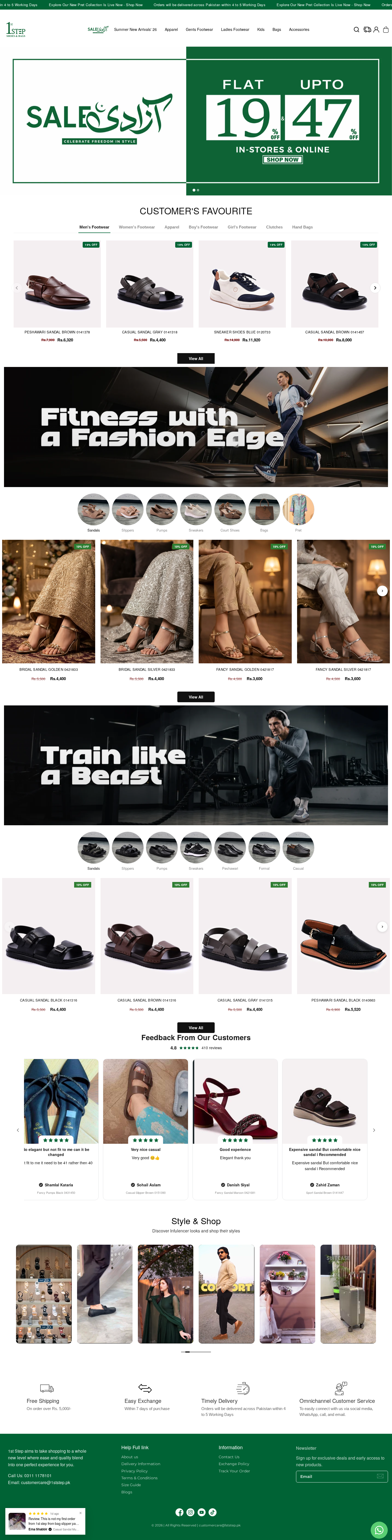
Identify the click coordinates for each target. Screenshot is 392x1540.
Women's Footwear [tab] (137, 227)
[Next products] (382, 591)
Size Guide (131, 1484)
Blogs (126, 1492)
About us (129, 1457)
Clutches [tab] (274, 227)
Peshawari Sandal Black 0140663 (343, 1000)
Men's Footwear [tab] (94, 227)
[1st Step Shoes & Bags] (196, 121)
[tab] (194, 190)
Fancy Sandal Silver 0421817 (343, 669)
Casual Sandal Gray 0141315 (245, 1000)
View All (196, 358)
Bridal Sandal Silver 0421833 (147, 669)
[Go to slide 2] (187, 1352)
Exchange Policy (234, 1463)
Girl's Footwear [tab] (242, 227)
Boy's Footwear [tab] (203, 227)
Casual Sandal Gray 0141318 (149, 331)
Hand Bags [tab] (302, 227)
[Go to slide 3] (192, 1352)
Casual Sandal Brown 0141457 (334, 331)
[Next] (375, 288)
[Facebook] (179, 1512)
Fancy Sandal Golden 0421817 (245, 669)
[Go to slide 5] (200, 1352)
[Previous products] (9, 591)
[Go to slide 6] (204, 1352)
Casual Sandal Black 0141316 (48, 1000)
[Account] (376, 29)
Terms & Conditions (139, 1478)
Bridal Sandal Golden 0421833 (48, 669)
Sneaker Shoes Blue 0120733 (242, 331)
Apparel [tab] (172, 227)
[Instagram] (190, 1512)
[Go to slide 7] (209, 1352)
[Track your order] (367, 30)
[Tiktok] (213, 1512)
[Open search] (356, 29)
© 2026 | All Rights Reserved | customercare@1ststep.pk (196, 1525)
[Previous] (16, 288)
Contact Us (229, 1457)
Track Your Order (234, 1471)
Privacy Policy (134, 1471)
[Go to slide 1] (183, 1352)
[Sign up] (380, 1476)
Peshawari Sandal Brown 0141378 (57, 331)
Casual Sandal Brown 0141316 (147, 1000)
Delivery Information (140, 1463)
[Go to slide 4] (196, 1352)
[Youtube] (202, 1512)
